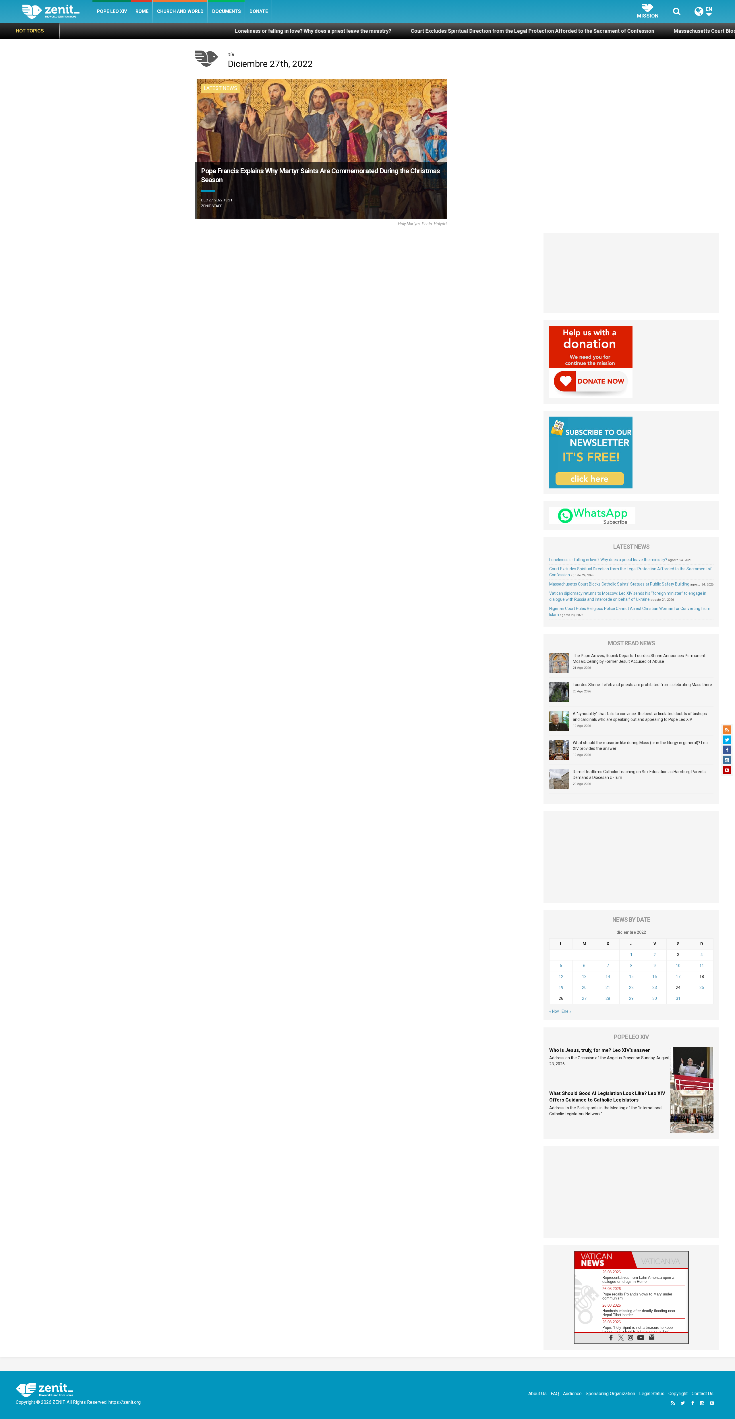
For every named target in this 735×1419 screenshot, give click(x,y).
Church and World (180, 11)
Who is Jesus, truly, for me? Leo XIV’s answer (599, 1050)
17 (678, 976)
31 (678, 998)
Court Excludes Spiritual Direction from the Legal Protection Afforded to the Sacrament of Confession (398, 31)
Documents (226, 11)
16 (654, 976)
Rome (142, 11)
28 (608, 998)
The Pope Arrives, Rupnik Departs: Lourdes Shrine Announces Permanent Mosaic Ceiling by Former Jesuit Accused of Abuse (639, 658)
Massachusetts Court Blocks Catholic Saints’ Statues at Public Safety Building (632, 31)
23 (654, 987)
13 (584, 976)
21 (608, 987)
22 (631, 987)
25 (701, 987)
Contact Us (702, 1393)
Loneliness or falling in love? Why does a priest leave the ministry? (178, 31)
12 (561, 976)
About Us (537, 1393)
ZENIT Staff (211, 206)
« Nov (554, 1011)
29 (631, 998)
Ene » (566, 1011)
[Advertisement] (631, 273)
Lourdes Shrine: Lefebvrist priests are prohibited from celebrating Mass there (642, 684)
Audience (572, 1393)
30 (654, 998)
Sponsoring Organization (610, 1393)
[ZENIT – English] (57, 11)
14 (608, 976)
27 (584, 998)
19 (561, 987)
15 (631, 976)
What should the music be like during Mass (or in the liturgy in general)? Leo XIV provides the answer (640, 745)
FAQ (555, 1393)
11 (701, 965)
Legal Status (651, 1393)
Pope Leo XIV (112, 11)
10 (678, 965)
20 (584, 987)
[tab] (603, 1260)
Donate (258, 11)
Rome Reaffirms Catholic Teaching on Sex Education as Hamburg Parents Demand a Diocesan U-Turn (639, 774)
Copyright (678, 1393)
